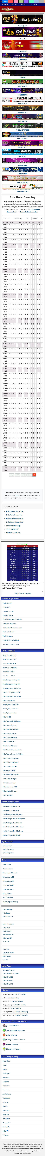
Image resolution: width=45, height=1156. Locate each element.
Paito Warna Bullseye (10, 737)
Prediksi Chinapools (9, 624)
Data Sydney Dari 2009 (11, 704)
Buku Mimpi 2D (8, 977)
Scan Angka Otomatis (10, 873)
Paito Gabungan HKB (10, 787)
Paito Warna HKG (9, 700)
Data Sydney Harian (9, 713)
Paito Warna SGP (9, 676)
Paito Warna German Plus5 (12, 750)
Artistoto (5, 1102)
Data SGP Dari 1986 (10, 667)
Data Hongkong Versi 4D (11, 680)
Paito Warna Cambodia (10, 729)
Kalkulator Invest (8, 953)
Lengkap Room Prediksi (11, 644)
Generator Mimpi (8, 970)
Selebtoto (6, 1110)
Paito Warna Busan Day (15, 511)
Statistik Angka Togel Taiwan (12, 823)
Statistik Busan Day (13, 526)
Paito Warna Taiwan (9, 733)
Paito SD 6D (7, 717)
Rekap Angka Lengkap (10, 902)
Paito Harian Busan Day (22, 197)
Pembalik (6, 949)
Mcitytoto (6, 1114)
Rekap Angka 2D (8, 877)
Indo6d (5, 1069)
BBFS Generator (8, 924)
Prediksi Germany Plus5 (11, 640)
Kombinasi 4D (7, 931)
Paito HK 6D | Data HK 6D (11, 692)
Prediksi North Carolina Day (12, 628)
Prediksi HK (6, 607)
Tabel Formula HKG (9, 659)
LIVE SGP (14, 4)
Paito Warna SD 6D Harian (12, 721)
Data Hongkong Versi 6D (11, 684)
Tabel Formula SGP (9, 655)
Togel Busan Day (12, 529)
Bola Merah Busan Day (14, 518)
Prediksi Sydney (8, 611)
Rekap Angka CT (8, 889)
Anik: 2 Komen (11, 1035)
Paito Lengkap (7, 795)
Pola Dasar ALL (8, 916)
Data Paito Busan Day (29, 212)
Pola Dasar (6, 913)
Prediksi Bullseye (8, 632)
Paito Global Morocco (10, 791)
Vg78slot (6, 1135)
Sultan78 (6, 1131)
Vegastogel (6, 1098)
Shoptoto (6, 1081)
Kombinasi (6, 928)
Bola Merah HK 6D (9, 770)
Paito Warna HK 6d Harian (12, 696)
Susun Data (7, 956)
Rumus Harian (7, 869)
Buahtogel (6, 1073)
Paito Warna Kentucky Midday (13, 754)
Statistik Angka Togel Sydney (12, 814)
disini (17, 495)
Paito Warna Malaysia (10, 746)
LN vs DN (6, 941)
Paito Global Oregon (10, 779)
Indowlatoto (6, 1119)
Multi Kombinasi (8, 934)
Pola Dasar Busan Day (14, 522)
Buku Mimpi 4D (8, 984)
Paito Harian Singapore (11, 762)
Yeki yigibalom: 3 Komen (15, 1030)
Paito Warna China (9, 742)
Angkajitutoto (7, 1094)
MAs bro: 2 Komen (13, 1049)
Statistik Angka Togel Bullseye (13, 831)
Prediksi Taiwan (8, 615)
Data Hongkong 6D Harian (12, 688)
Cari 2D (5, 959)
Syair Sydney (7, 846)
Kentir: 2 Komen (12, 1044)
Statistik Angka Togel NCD (11, 835)
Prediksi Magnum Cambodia (12, 619)
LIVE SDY (5, 4)
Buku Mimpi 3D (8, 980)
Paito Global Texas (9, 783)
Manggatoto (7, 1123)
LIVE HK (23, 4)
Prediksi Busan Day (13, 533)
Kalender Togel (8, 909)
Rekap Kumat (7, 893)
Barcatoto (6, 1090)
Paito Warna (7, 865)
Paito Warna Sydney (9, 725)
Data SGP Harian (8, 672)
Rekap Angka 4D (8, 885)
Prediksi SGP (7, 603)
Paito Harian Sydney (10, 766)
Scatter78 (6, 1127)
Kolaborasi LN (7, 938)
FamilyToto (6, 1061)
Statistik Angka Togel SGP (11, 806)
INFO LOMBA (33, 4)
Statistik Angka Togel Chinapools (14, 818)
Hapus (5, 2)
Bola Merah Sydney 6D (10, 774)
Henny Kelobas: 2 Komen (15, 1040)
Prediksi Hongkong (19, 994)
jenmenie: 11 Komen (13, 1026)
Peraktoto (6, 1086)
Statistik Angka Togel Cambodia (13, 827)
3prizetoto (6, 1077)
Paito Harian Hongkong (11, 758)
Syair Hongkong (8, 853)
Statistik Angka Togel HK (11, 810)
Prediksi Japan (8, 636)
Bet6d (5, 1065)
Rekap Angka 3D (8, 881)
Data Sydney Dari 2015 (11, 709)
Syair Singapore (8, 849)
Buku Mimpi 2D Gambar (11, 973)
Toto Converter (8, 897)
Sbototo (5, 1106)
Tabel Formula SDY (9, 663)
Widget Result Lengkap (23, 593)
